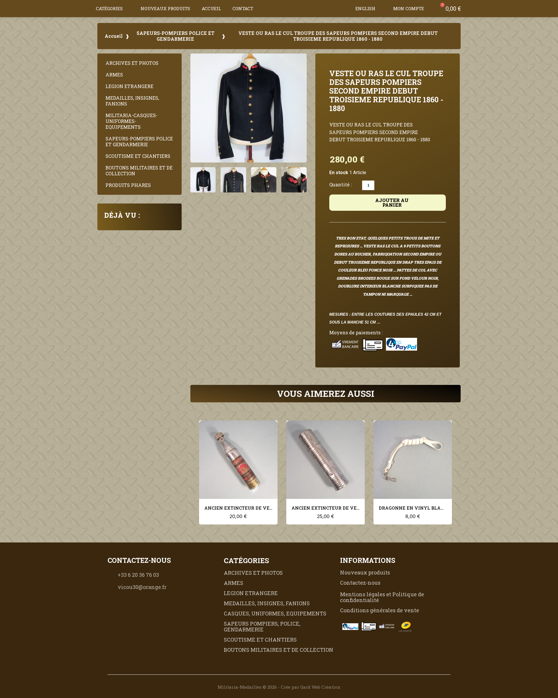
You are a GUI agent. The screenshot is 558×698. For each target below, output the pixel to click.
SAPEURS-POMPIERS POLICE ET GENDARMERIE (175, 36)
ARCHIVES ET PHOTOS (131, 63)
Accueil (211, 8)
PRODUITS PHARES (128, 185)
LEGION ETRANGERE (129, 86)
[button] (344, 8)
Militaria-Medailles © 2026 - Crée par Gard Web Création (279, 687)
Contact (243, 8)
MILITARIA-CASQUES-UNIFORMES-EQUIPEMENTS (131, 121)
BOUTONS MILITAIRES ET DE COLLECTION (139, 170)
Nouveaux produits (165, 8)
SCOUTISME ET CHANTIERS (137, 156)
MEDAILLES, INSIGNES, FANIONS (132, 101)
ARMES (114, 75)
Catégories (109, 8)
